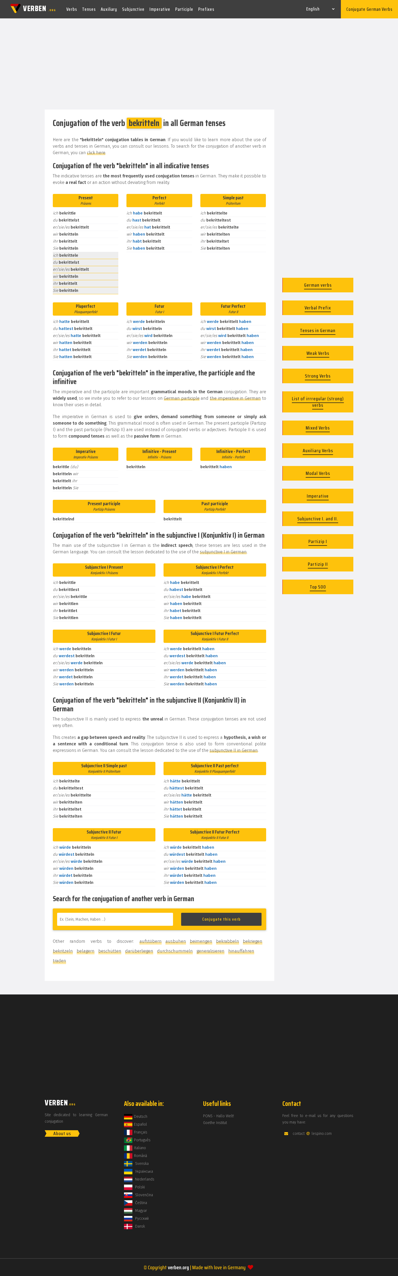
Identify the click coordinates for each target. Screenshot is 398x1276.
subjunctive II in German (234, 750)
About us (62, 1133)
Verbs (71, 9)
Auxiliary (109, 9)
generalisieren (210, 951)
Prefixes (206, 9)
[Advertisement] (199, 64)
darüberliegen (139, 951)
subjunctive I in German (223, 551)
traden (59, 960)
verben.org (178, 1267)
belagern (85, 951)
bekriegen (252, 941)
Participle (184, 9)
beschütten (109, 951)
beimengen (201, 941)
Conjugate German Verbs (369, 9)
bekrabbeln (227, 941)
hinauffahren (241, 951)
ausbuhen (175, 941)
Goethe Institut (215, 1122)
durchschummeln (175, 951)
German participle (182, 398)
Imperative (159, 9)
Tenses (89, 9)
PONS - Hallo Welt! (218, 1116)
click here (96, 152)
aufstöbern (150, 941)
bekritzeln (63, 951)
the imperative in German (235, 398)
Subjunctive (133, 9)
